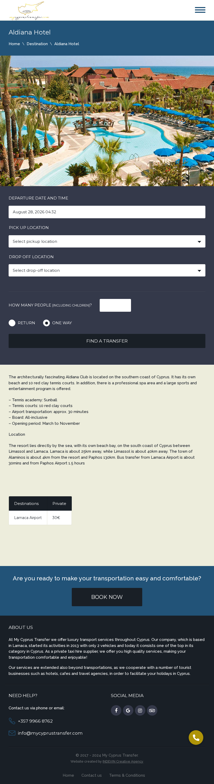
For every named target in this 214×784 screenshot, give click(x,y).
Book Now (107, 597)
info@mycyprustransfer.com (50, 733)
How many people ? (50, 305)
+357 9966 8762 (35, 721)
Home (14, 44)
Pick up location (29, 227)
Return (26, 322)
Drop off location (31, 256)
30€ (56, 517)
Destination (37, 44)
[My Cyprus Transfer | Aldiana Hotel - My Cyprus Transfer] (29, 10)
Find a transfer (107, 341)
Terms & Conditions (127, 775)
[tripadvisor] (152, 710)
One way (62, 322)
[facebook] (116, 710)
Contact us (91, 775)
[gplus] (128, 710)
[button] (196, 737)
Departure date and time (38, 198)
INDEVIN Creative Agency (123, 761)
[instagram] (140, 710)
